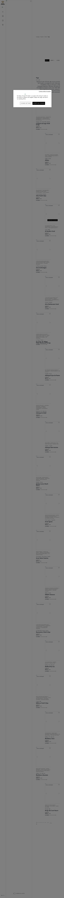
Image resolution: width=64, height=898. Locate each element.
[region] (32, 98)
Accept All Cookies (38, 103)
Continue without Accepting (45, 91)
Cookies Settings (26, 103)
